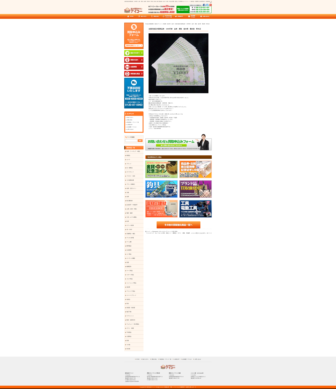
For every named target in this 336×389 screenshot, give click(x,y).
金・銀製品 (129, 167)
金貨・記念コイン (131, 188)
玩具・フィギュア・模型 (133, 151)
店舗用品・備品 (130, 233)
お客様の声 (129, 124)
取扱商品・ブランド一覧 (133, 122)
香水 (127, 303)
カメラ (128, 159)
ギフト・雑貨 (130, 328)
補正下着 (128, 311)
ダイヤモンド (130, 172)
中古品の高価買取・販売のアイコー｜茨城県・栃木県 (157, 24)
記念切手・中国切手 (131, 204)
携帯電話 (128, 246)
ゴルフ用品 (129, 279)
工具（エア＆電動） (131, 217)
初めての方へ (130, 117)
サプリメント (130, 316)
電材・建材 (129, 213)
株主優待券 (129, 200)
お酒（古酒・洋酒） (131, 209)
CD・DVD (129, 229)
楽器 (127, 262)
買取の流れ (129, 120)
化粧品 (128, 299)
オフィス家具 (130, 225)
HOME (137, 359)
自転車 (128, 287)
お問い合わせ (130, 129)
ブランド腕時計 (130, 184)
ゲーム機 (128, 242)
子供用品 (128, 332)
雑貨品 (128, 155)
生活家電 (128, 250)
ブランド (128, 163)
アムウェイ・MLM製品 (132, 324)
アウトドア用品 (130, 291)
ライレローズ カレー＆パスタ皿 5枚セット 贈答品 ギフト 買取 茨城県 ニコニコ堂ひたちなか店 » (176, 233)
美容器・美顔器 (130, 307)
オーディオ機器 (130, 258)
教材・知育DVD (130, 320)
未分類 (128, 348)
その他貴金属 (130, 180)
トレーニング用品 (131, 283)
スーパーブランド (131, 295)
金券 (127, 196)
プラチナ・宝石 (130, 176)
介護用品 (128, 336)
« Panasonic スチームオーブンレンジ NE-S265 (164, 231)
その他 (128, 344)
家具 (127, 340)
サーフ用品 (129, 270)
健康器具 (128, 266)
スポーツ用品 (130, 274)
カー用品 (128, 254)
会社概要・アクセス (132, 127)
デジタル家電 (130, 237)
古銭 (127, 192)
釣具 (127, 221)
